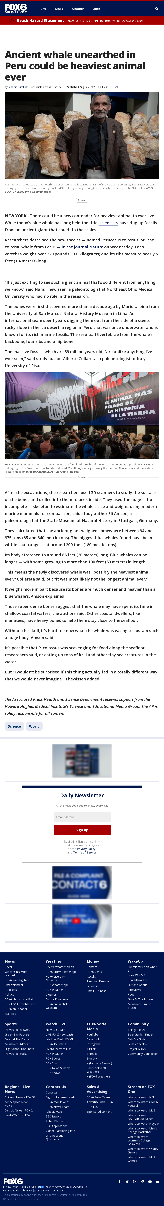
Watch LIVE (56, 1024)
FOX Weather (54, 990)
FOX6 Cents (94, 972)
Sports (11, 1024)
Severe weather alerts (60, 967)
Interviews (134, 990)
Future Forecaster (57, 999)
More (96, 9)
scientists (108, 222)
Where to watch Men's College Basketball (142, 1130)
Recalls (91, 976)
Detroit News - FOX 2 (19, 1110)
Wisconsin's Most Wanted (16, 973)
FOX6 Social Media (97, 1026)
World (34, 726)
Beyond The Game (17, 1039)
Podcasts (11, 990)
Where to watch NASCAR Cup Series (140, 1117)
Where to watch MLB (141, 1110)
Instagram (93, 1044)
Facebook (93, 1039)
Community (138, 1024)
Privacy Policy (86, 849)
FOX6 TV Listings (57, 1044)
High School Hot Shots (19, 1049)
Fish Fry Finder (137, 1039)
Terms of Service (84, 852)
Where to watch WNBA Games (143, 1150)
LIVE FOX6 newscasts (60, 1034)
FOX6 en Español (16, 1009)
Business (92, 986)
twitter (127, 1181)
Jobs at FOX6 (54, 1111)
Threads (92, 1054)
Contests (51, 1092)
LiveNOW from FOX (58, 1049)
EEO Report (53, 1116)
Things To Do (137, 1030)
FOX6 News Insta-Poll (19, 999)
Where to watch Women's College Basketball (139, 1140)
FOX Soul (52, 1063)
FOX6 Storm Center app (61, 972)
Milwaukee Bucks (16, 1054)
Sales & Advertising (97, 1089)
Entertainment (14, 985)
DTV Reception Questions (55, 1137)
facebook (119, 1181)
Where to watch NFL (141, 1097)
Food (131, 994)
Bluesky (92, 1058)
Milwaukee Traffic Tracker (139, 1006)
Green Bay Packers (17, 1034)
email (157, 1181)
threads (142, 1181)
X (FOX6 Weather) (98, 1076)
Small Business (96, 991)
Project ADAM (137, 1049)
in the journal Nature (82, 247)
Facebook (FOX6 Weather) (97, 1070)
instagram (135, 1181)
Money (93, 961)
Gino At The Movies (140, 999)
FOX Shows (53, 1073)
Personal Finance (98, 981)
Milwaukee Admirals (18, 1044)
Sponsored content (99, 1111)
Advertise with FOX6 (100, 1102)
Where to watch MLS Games (141, 1159)
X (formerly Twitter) (99, 1063)
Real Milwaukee (138, 980)
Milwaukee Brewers (17, 1030)
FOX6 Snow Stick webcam (57, 1006)
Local (8, 967)
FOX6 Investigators (17, 980)
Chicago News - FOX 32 (20, 1097)
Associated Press (41, 87)
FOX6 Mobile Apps (58, 1102)
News (10, 961)
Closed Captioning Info (60, 1131)
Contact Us (56, 1086)
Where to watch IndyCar (143, 1123)
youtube (150, 1181)
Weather (53, 961)
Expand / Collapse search (156, 9)
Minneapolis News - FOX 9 (17, 1103)
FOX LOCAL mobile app (20, 1004)
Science (58, 87)
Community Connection (143, 1054)
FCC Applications (56, 1126)
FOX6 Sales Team (98, 1097)
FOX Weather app (57, 985)
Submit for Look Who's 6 (143, 968)
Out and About (137, 985)
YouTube (92, 1034)
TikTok (91, 1049)
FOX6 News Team (57, 1107)
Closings (51, 994)
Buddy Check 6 (137, 1044)
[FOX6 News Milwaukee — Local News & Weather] (18, 8)
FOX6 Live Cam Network (56, 978)
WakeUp (135, 961)
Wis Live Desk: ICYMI (59, 1039)
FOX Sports (53, 1058)
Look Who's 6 (137, 975)
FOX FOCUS (94, 1107)
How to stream (55, 1030)
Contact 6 (93, 967)
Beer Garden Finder (140, 1034)
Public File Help (55, 1121)
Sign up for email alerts (61, 1097)
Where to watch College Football (143, 1103)
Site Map (10, 1014)
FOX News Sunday (58, 1068)
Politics (9, 994)
